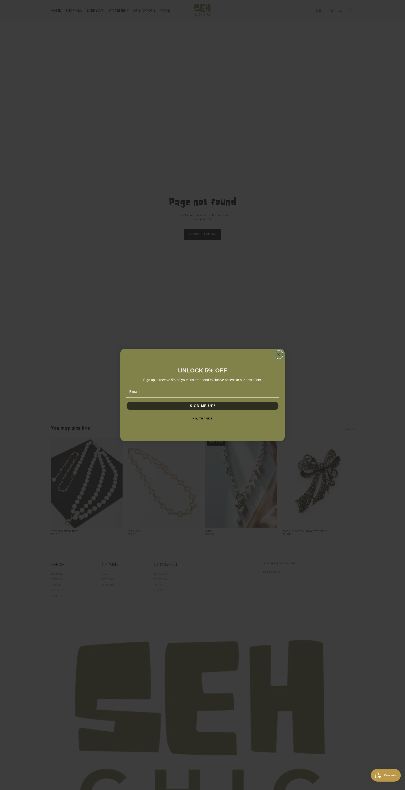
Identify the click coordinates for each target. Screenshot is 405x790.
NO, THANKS (203, 418)
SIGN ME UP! (202, 406)
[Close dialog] (279, 354)
